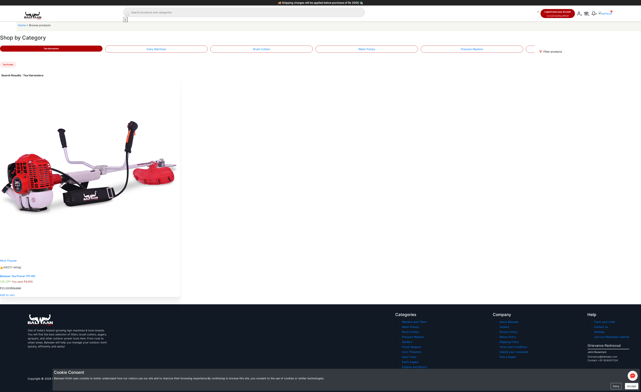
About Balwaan (508, 322)
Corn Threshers (411, 352)
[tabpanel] (156, 49)
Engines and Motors (414, 367)
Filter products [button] (552, 51)
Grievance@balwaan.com (602, 356)
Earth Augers (410, 362)
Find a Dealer (507, 357)
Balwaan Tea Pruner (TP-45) (17, 276)
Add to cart (7, 295)
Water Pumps (366, 49)
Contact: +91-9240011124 (603, 360)
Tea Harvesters (51, 48)
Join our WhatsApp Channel (611, 337)
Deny (616, 386)
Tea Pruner (8, 64)
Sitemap (599, 332)
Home (22, 25)
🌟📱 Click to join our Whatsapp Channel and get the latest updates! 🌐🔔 (320, 2)
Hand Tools (409, 357)
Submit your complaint (513, 352)
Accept (631, 386)
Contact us (601, 327)
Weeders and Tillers (414, 322)
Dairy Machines (156, 49)
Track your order (604, 322)
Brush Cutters (261, 49)
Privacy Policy (508, 332)
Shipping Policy (509, 342)
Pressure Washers (472, 49)
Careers (504, 327)
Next (536, 48)
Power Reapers (411, 347)
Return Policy (507, 337)
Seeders (407, 342)
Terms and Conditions (513, 347)
